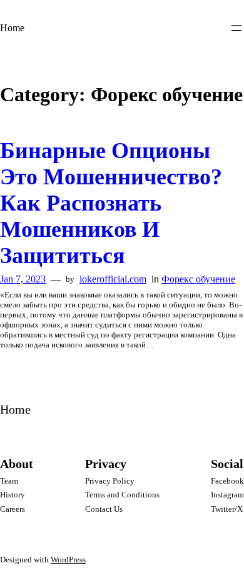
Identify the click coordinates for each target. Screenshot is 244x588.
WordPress (68, 559)
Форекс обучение (198, 279)
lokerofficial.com (112, 279)
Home (12, 27)
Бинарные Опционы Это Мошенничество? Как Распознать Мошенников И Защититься (111, 203)
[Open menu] (236, 28)
